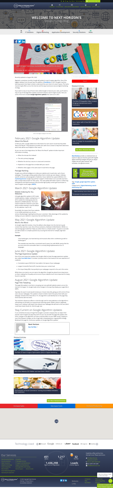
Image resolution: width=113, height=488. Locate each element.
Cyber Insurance (5, 463)
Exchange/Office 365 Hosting (23, 467)
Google (77, 182)
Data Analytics (5, 469)
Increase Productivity (94, 406)
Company (87, 479)
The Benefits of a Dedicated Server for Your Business (85, 194)
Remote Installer (29, 469)
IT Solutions (29, 32)
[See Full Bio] (37, 327)
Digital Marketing (43, 32)
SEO (80, 187)
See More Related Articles (85, 150)
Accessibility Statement (26, 483)
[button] (56, 421)
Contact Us (76, 174)
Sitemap (22, 481)
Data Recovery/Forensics (7, 459)
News (91, 32)
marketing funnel (20, 179)
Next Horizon (45, 70)
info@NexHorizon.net (93, 465)
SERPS (34, 184)
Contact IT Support (104, 484)
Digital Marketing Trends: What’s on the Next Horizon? (86, 191)
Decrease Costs (56, 406)
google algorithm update (87, 182)
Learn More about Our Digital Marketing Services (88, 173)
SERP (73, 184)
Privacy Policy (29, 481)
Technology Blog (80, 1)
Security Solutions (79, 32)
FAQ (86, 481)
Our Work (72, 1)
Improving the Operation (7, 472)
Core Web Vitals (26, 258)
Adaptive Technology (6, 465)
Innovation (18, 459)
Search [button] (85, 81)
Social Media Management (8, 470)
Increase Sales (18, 406)
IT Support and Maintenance (23, 463)
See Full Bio (32, 327)
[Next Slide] (37, 444)
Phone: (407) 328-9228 (93, 462)
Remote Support (19, 469)
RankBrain (47, 82)
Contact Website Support (104, 487)
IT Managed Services (21, 461)
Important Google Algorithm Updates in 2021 (38, 66)
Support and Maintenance (22, 465)
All (21, 32)
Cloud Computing (5, 467)
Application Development (61, 32)
